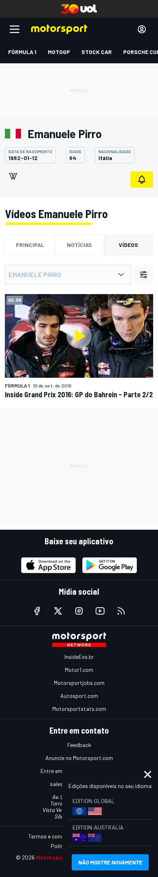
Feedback (79, 744)
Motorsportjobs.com (79, 682)
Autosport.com (79, 695)
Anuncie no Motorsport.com (79, 757)
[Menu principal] (14, 29)
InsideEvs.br (79, 656)
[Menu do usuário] (142, 29)
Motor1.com (79, 669)
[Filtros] (143, 274)
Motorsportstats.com (79, 708)
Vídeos (128, 244)
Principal (30, 244)
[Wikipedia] (13, 176)
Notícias (79, 244)
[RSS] (121, 611)
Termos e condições (52, 836)
